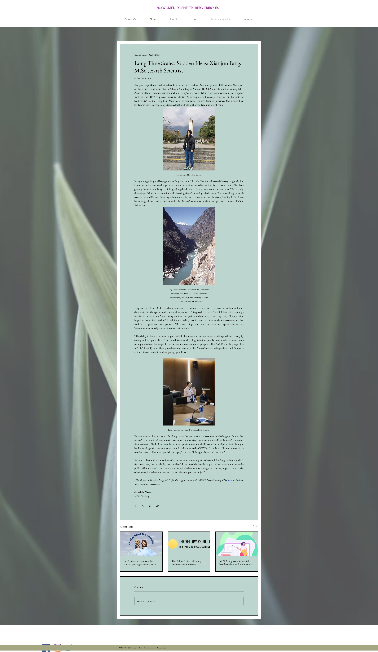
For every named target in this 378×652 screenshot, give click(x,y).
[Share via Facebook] (135, 506)
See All (255, 526)
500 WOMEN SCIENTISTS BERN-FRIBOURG (189, 8)
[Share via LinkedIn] (150, 506)
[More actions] (242, 55)
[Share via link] (157, 506)
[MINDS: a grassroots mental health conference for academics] (237, 544)
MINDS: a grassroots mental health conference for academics (235, 562)
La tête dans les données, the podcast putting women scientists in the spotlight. (141, 562)
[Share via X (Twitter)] (143, 506)
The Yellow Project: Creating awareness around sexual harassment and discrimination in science (189, 562)
